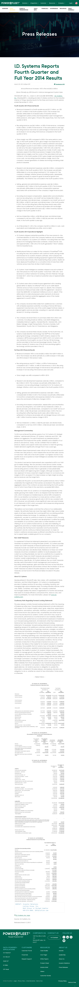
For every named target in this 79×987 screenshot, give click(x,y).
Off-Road (6, 969)
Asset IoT (6, 961)
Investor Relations (64, 963)
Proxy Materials (71, 9)
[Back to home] (11, 3)
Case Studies (44, 951)
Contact (55, 937)
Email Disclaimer (31, 981)
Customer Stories (45, 976)
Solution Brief (44, 967)
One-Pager (43, 955)
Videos (42, 971)
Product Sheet (44, 963)
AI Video (5, 965)
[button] (76, 3)
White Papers (44, 959)
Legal (15, 981)
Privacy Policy (21, 981)
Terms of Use (39, 981)
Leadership (62, 955)
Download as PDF (60, 84)
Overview (5, 8)
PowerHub (25, 955)
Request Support (27, 959)
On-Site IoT (6, 957)
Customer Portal (27, 951)
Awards (61, 951)
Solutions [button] (24, 3)
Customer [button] (43, 3)
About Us (61, 959)
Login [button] (70, 3)
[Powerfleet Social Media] (64, 937)
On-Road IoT (7, 953)
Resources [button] (52, 3)
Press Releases (12, 9)
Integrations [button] (33, 3)
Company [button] (61, 3)
